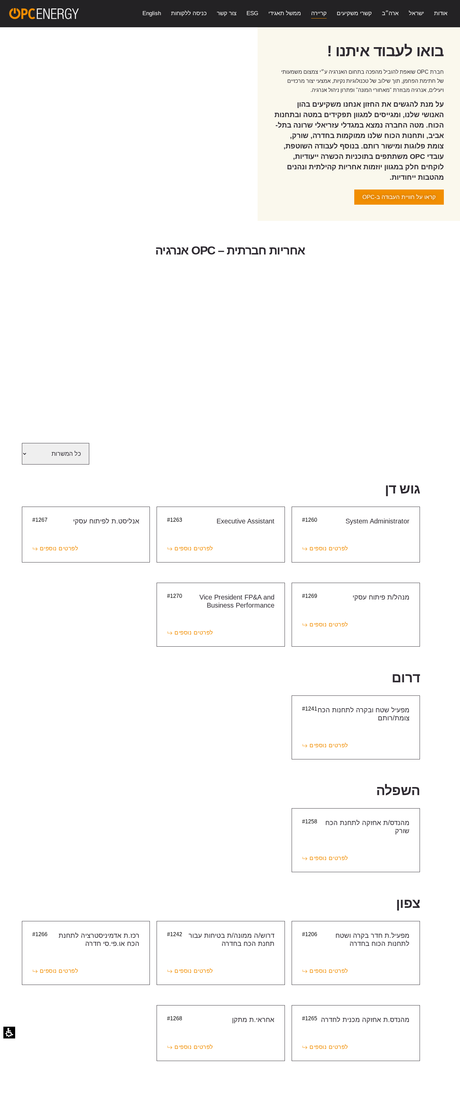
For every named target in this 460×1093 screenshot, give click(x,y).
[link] (44, 13)
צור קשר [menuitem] (226, 13)
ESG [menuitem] (252, 13)
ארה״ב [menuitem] (390, 13)
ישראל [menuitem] (416, 13)
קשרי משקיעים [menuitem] (354, 13)
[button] (9, 1032)
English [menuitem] (151, 13)
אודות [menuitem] (441, 13)
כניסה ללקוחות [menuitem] (189, 13)
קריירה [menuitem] (319, 13)
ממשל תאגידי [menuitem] (284, 13)
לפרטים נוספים (328, 548)
